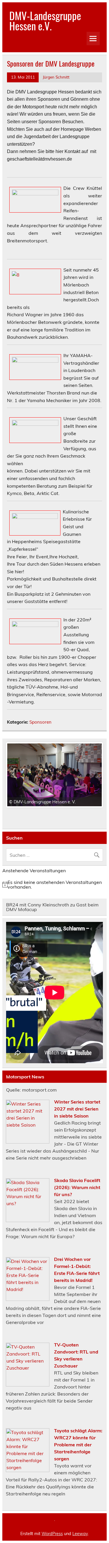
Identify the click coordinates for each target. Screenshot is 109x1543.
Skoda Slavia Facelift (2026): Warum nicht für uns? (77, 1187)
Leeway (80, 1533)
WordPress (52, 1533)
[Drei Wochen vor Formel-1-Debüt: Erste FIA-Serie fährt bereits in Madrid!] (27, 1299)
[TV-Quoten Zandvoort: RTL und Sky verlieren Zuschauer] (27, 1385)
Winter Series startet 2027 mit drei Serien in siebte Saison (77, 1109)
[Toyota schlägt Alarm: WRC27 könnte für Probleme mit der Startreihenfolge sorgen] (27, 1470)
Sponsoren (40, 722)
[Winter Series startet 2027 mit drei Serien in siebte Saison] (27, 1142)
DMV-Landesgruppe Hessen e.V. (45, 20)
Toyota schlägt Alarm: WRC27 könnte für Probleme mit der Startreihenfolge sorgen (78, 1445)
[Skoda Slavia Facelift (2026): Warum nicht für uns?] (27, 1220)
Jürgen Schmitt (56, 76)
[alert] (54, 884)
